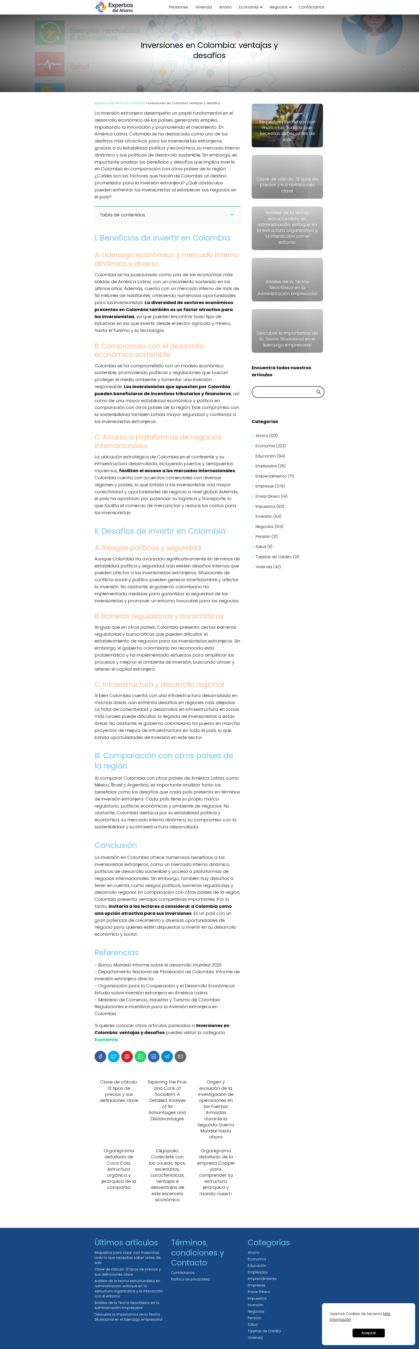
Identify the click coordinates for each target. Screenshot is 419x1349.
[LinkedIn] (154, 1056)
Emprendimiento (271, 476)
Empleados (266, 466)
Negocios (279, 7)
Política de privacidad (190, 1279)
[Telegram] (167, 1056)
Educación (266, 456)
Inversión (264, 516)
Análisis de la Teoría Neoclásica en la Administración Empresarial (127, 1305)
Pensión (263, 536)
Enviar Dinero (268, 496)
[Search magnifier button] (318, 392)
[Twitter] (114, 1056)
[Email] (180, 1056)
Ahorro (225, 7)
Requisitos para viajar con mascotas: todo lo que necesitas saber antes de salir (128, 1257)
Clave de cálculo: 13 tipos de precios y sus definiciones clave (128, 1272)
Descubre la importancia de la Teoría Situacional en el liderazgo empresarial (128, 1317)
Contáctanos (311, 7)
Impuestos (265, 506)
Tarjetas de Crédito (274, 557)
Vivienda (203, 7)
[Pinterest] (127, 1056)
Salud (261, 546)
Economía (248, 7)
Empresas (265, 486)
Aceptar (368, 1332)
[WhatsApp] (140, 1056)
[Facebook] (100, 1056)
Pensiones (178, 7)
